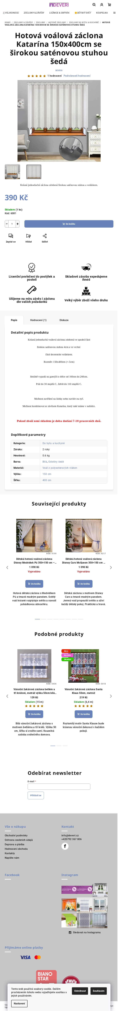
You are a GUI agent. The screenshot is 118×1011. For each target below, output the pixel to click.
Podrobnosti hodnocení (77, 75)
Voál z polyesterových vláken (60, 467)
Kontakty (10, 853)
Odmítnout (80, 990)
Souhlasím (98, 990)
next (110, 567)
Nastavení (19, 1003)
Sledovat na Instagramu (87, 932)
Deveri (59, 70)
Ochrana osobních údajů (19, 839)
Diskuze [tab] (64, 320)
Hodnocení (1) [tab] (38, 320)
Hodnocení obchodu (16, 848)
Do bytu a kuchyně (54, 443)
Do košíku (70, 224)
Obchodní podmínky (16, 835)
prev (7, 567)
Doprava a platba (14, 844)
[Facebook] (65, 846)
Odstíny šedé (56, 461)
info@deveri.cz (70, 835)
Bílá (45, 461)
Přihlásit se (35, 795)
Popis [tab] (14, 320)
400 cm (47, 480)
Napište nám (12, 857)
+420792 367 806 (71, 839)
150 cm (47, 474)
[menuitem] (10, 12)
